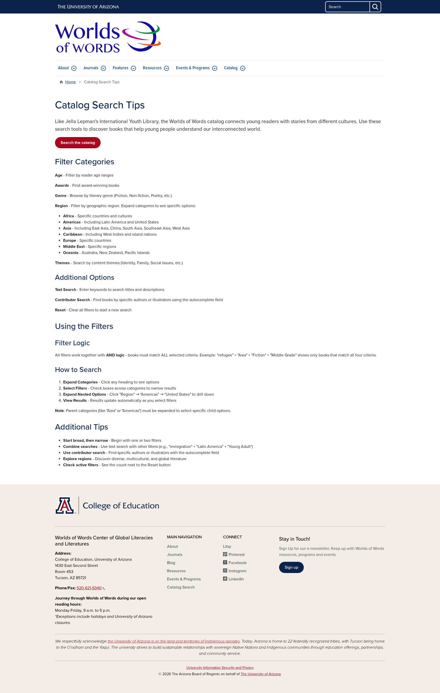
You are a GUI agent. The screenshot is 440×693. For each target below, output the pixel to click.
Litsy (227, 546)
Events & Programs (193, 68)
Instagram (237, 571)
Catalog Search (181, 587)
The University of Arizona (261, 674)
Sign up (291, 567)
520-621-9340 (89, 588)
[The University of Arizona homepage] (88, 7)
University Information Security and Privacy (220, 667)
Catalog (231, 68)
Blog (171, 562)
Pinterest (237, 554)
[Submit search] (375, 6)
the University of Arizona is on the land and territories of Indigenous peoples (174, 641)
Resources (152, 68)
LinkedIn (236, 579)
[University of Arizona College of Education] (108, 505)
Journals (90, 68)
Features (120, 68)
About (63, 68)
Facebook (237, 562)
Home (70, 82)
